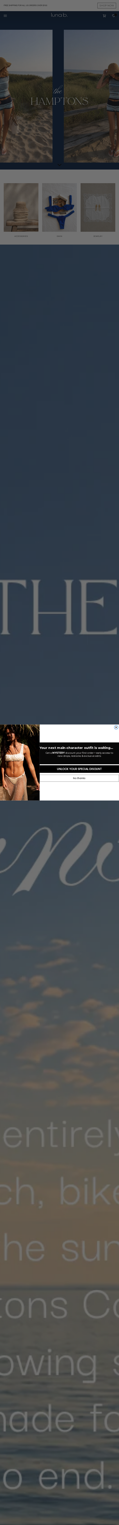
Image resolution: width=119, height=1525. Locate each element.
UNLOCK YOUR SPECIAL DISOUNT (79, 769)
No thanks (79, 778)
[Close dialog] (116, 727)
